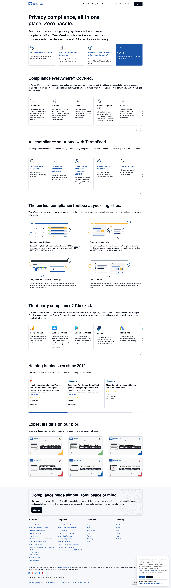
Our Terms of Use (63, 583)
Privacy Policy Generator (36, 525)
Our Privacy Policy (34, 583)
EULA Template (63, 530)
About (117, 530)
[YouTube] (33, 573)
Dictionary (90, 539)
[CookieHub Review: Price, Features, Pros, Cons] (46, 467)
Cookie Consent (33, 552)
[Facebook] (39, 573)
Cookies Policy (143, 570)
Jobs (117, 536)
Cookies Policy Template (65, 539)
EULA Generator (33, 536)
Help (88, 528)
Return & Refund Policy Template (68, 544)
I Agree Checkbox (34, 557)
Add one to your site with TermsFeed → (150, 583)
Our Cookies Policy (49, 583)
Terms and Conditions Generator (38, 528)
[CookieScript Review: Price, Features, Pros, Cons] (125, 446)
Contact (118, 539)
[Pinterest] (42, 573)
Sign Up (138, 4)
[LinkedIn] (29, 573)
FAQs (88, 533)
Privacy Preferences (144, 574)
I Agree (142, 577)
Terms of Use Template (65, 536)
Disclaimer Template (64, 541)
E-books (89, 541)
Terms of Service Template (66, 533)
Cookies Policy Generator (36, 530)
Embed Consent (33, 560)
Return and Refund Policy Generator (39, 539)
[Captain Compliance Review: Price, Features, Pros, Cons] (125, 467)
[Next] (140, 130)
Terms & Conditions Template (67, 528)
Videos (89, 536)
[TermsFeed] (35, 3)
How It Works (120, 525)
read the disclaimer (65, 567)
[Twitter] (36, 573)
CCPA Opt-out (32, 555)
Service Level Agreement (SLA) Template (71, 550)
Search (120, 4)
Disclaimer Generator (35, 533)
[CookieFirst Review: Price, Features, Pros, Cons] (85, 467)
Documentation (91, 530)
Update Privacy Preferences (81, 583)
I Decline (149, 577)
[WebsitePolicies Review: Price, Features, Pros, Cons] (85, 446)
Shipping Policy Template (66, 547)
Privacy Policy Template (65, 525)
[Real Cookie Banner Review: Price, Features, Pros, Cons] (46, 446)
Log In (127, 4)
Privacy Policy (153, 570)
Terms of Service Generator (37, 541)
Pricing (118, 533)
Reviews (118, 528)
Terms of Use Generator (35, 544)
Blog (88, 525)
